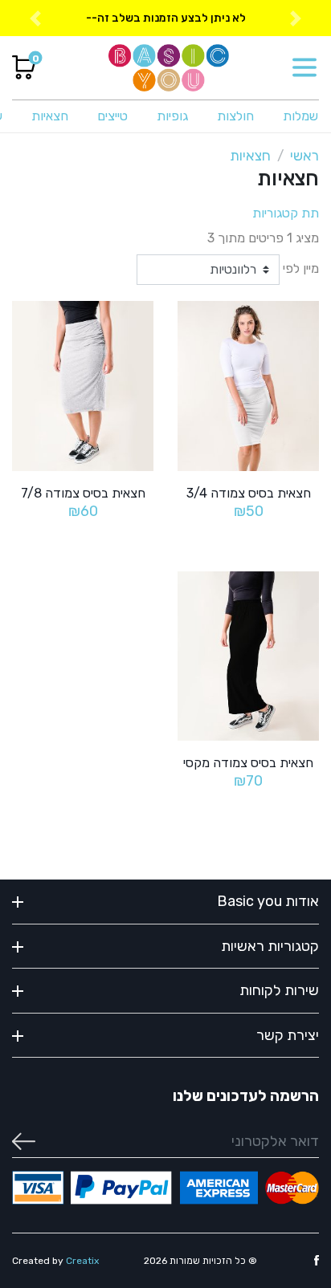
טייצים (112, 116)
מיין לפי (301, 268)
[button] (35, 18)
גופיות (172, 116)
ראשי (304, 156)
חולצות (235, 116)
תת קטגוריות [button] (285, 213)
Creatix (82, 1260)
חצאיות (49, 116)
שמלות (300, 116)
